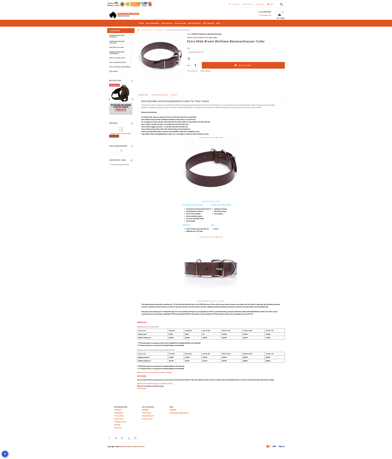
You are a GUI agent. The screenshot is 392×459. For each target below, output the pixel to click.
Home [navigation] (138, 30)
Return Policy (118, 419)
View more (114, 136)
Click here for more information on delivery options (154, 372)
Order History (146, 413)
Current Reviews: (192, 71)
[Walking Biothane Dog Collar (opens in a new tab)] (211, 268)
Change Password (148, 416)
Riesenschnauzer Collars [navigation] (147, 30)
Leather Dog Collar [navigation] (159, 30)
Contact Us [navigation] (235, 4)
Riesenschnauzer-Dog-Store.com (132, 446)
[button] (281, 4)
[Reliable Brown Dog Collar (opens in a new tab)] (211, 169)
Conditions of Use (120, 422)
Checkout (261, 4)
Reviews (174, 95)
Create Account (147, 419)
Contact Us (266, 15)
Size (188, 48)
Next (132, 99)
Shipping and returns (159, 95)
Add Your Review (205, 71)
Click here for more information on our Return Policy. (155, 383)
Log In (271, 4)
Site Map (117, 425)
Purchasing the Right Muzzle (120, 164)
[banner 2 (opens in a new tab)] (121, 99)
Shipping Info (118, 413)
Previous (109, 99)
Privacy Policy (119, 416)
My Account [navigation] (248, 4)
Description (143, 95)
